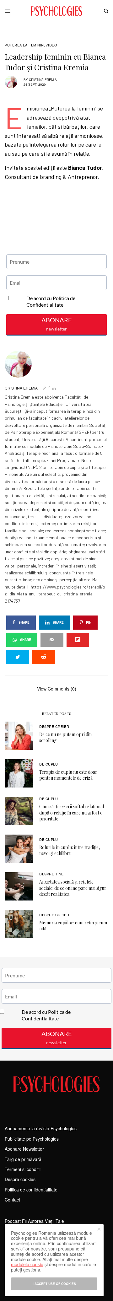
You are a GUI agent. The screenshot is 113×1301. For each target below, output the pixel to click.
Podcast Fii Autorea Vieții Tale (34, 1221)
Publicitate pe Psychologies (32, 1139)
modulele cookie (27, 1264)
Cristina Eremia (43, 80)
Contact (12, 1199)
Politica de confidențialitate (31, 1189)
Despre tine (51, 873)
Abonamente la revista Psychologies (41, 1128)
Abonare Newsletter (24, 1149)
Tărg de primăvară (23, 1159)
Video (51, 45)
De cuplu (48, 763)
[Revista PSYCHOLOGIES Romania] (56, 11)
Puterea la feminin (24, 45)
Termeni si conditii (22, 1169)
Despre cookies (20, 1179)
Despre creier (54, 726)
